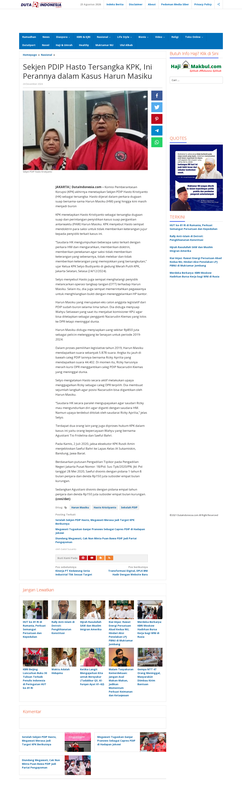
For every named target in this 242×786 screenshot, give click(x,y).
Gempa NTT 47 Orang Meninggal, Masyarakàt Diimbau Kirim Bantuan (149, 677)
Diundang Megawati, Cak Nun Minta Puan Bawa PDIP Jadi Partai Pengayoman (41, 763)
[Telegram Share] (157, 131)
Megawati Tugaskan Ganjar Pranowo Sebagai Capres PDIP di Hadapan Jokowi (116, 740)
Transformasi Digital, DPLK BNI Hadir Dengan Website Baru (128, 570)
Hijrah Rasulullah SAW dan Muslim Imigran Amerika (91, 625)
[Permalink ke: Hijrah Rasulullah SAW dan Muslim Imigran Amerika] (92, 609)
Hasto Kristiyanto (105, 507)
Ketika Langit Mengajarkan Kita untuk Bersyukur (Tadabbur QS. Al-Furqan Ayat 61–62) (92, 677)
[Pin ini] (157, 119)
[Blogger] (101, 558)
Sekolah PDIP (129, 507)
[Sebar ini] (157, 96)
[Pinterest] (83, 558)
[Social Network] (219, 4)
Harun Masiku (80, 507)
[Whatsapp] (157, 142)
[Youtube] (92, 558)
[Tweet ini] (157, 107)
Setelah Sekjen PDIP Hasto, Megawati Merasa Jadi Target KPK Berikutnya (39, 740)
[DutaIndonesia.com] (41, 4)
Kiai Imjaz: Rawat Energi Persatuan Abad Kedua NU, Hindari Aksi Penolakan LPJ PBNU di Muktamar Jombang (121, 633)
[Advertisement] (121, 20)
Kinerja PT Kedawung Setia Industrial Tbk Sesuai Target (73, 570)
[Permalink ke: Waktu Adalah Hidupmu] (64, 657)
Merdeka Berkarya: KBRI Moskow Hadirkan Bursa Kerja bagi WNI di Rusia (149, 629)
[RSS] (109, 558)
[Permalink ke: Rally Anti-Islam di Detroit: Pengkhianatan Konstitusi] (64, 609)
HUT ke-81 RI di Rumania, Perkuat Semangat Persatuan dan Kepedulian (34, 629)
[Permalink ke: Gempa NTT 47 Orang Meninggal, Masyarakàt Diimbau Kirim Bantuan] (150, 657)
